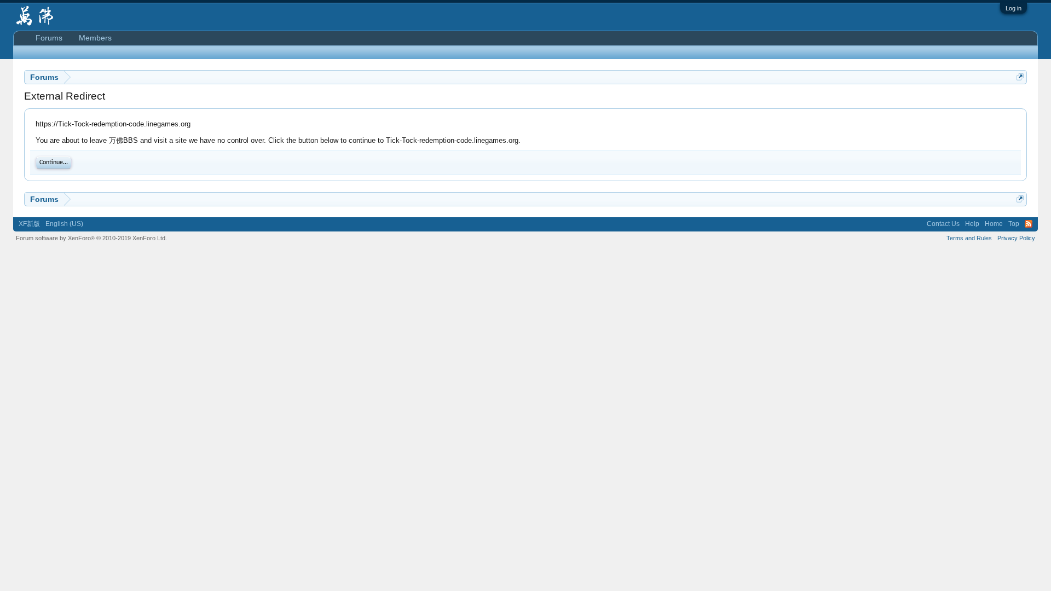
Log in (1013, 8)
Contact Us (943, 224)
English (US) (64, 224)
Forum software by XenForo (91, 238)
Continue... (53, 162)
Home (994, 224)
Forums (49, 37)
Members (95, 37)
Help (972, 224)
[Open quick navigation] (1020, 76)
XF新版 (29, 224)
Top (1013, 224)
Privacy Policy (1016, 238)
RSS (1028, 224)
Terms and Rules (969, 238)
